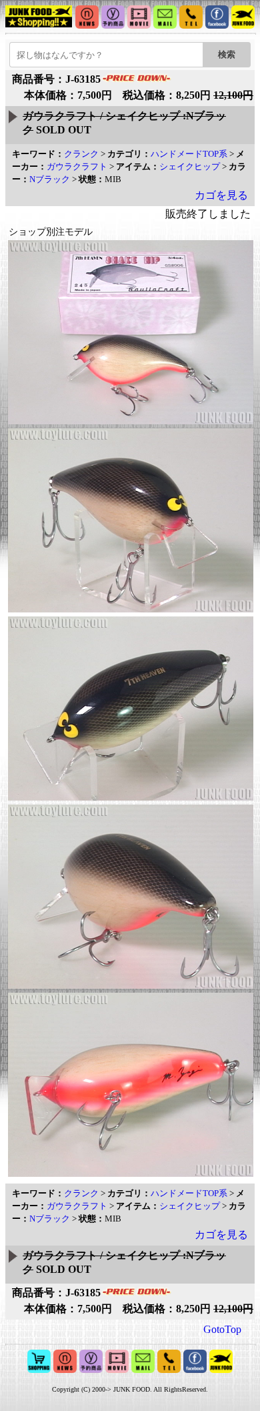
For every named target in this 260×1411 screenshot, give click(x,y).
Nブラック (49, 179)
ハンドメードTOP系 (189, 154)
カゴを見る (221, 195)
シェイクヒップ (189, 166)
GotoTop (222, 1329)
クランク (81, 154)
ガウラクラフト (77, 166)
